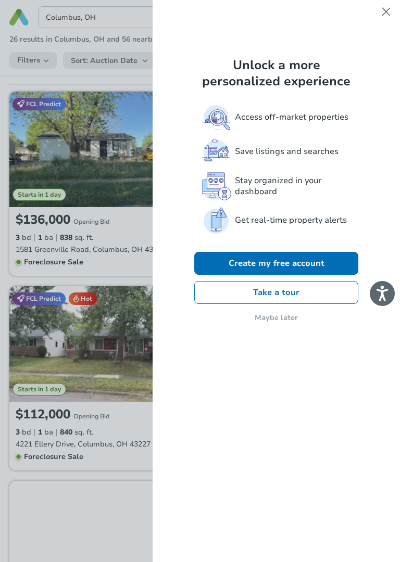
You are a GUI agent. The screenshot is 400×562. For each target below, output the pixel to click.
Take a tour (276, 292)
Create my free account (276, 263)
